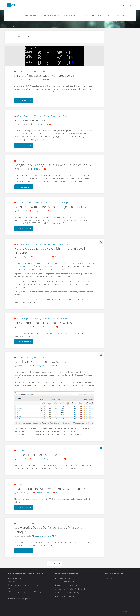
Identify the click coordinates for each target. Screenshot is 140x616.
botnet (34, 211)
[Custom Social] (131, 5)
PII (41, 169)
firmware (37, 257)
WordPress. (128, 611)
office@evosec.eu (109, 578)
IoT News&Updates (24, 116)
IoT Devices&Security (24, 203)
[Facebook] (119, 5)
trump (52, 366)
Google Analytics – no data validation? (40, 361)
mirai (46, 124)
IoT (33, 79)
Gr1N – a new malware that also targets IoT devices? (50, 207)
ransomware (46, 257)
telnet (44, 211)
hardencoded (45, 327)
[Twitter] (123, 5)
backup (37, 536)
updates (39, 493)
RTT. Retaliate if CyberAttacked (35, 455)
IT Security (20, 71)
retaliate (60, 459)
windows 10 (47, 493)
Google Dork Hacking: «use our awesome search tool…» (52, 165)
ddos (37, 327)
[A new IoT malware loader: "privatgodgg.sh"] (54, 58)
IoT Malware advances (29, 120)
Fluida (120, 611)
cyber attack (43, 459)
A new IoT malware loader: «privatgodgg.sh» (44, 75)
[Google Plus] (127, 5)
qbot (44, 79)
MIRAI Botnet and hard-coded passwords (43, 323)
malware (38, 79)
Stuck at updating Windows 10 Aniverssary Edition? (49, 488)
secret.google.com (42, 366)
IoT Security (36, 116)
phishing (36, 169)
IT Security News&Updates (35, 71)
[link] (130, 15)
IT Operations (22, 484)
